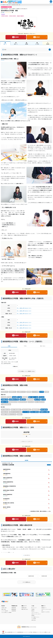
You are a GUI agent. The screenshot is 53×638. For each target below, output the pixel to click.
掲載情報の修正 (24, 607)
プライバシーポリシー (35, 612)
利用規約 (32, 615)
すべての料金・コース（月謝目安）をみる (27, 371)
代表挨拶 (32, 609)
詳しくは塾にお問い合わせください (24, 308)
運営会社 (32, 610)
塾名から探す (9, 4)
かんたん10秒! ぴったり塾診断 (6, 612)
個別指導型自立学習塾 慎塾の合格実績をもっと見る (41, 511)
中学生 (25, 346)
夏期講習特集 (14, 609)
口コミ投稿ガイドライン (35, 617)
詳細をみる (15, 366)
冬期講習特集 (14, 610)
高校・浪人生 (42, 346)
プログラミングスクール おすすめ (46, 610)
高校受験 (26, 460)
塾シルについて (33, 607)
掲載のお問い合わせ (25, 609)
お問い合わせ (33, 620)
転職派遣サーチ (43, 607)
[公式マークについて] (2, 12)
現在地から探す (4, 607)
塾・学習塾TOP (3, 4)
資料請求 (37, 37)
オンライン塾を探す (5, 610)
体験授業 (16, 37)
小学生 (9, 346)
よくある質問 (33, 618)
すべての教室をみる (26, 582)
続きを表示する (27, 555)
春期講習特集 (14, 607)
